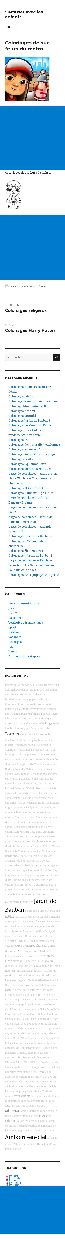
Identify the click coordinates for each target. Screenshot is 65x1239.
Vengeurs (10, 941)
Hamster (31, 1144)
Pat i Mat (42, 961)
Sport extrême (36, 1038)
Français (15, 1182)
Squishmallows (14, 831)
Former (12, 733)
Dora (44, 1101)
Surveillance (34, 1091)
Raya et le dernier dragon (31, 802)
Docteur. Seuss (25, 941)
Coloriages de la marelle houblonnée (34, 444)
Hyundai (10, 970)
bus (7, 728)
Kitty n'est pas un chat (35, 916)
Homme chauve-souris (25, 1009)
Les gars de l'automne (41, 783)
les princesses (32, 956)
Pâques (48, 718)
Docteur (48, 684)
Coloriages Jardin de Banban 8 (29, 420)
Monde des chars (47, 1111)
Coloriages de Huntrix (42, 836)
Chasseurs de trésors (17, 1057)
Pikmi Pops (26, 902)
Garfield (10, 749)
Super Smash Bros (15, 1023)
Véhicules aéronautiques (25, 622)
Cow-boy (40, 1105)
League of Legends (16, 980)
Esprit (38, 994)
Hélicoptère (38, 1062)
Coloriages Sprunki (22, 415)
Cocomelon (18, 1047)
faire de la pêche (14, 1028)
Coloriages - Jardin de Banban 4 (30, 536)
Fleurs (13, 613)
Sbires (20, 921)
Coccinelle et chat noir (29, 1125)
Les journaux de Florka (37, 689)
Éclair (28, 936)
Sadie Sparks (12, 798)
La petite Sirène (48, 793)
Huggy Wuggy (34, 709)
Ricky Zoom (47, 1009)
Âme (18, 774)
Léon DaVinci (12, 713)
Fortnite (24, 836)
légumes (27, 812)
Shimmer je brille (29, 841)
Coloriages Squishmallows (27, 464)
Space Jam (37, 740)
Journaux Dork (35, 718)
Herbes (46, 921)
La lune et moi (13, 1019)
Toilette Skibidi (49, 713)
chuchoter (10, 846)
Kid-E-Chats (29, 1019)
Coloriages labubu (21, 396)
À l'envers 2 (29, 961)
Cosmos (16, 1149)
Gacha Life (11, 851)
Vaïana (19, 916)
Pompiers (39, 1043)
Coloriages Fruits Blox (24, 459)
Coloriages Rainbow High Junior (31, 493)
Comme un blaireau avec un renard (32, 880)
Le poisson (30, 754)
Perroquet (47, 990)
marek (14, 286)
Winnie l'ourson (27, 851)
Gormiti (33, 1115)
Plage (48, 723)
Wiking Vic (19, 1144)
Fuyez (8, 1033)
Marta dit (18, 975)
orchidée (10, 994)
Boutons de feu (22, 1067)
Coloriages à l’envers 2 (24, 449)
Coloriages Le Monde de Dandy (30, 425)
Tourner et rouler (25, 817)
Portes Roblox (13, 723)
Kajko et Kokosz (42, 846)
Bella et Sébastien (38, 980)
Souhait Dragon (45, 1028)
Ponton (28, 694)
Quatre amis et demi (16, 1115)
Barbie (28, 966)
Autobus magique (20, 728)
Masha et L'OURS (35, 970)
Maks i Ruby (45, 807)
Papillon (52, 1014)
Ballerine (26, 798)
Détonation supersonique (30, 822)
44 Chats (25, 865)
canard (24, 734)
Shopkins (10, 802)
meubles (16, 812)
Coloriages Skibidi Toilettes (27, 488)
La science (15, 617)
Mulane (42, 1014)
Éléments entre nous (28, 894)
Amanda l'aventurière (31, 1076)
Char (52, 945)
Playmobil (29, 994)
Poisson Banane (30, 713)
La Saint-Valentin (32, 1130)
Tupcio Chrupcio (23, 1043)
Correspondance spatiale (25, 1101)
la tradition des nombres (28, 889)
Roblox (9, 916)
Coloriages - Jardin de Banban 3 (30, 555)
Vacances (14, 637)
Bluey (56, 723)
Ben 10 (44, 841)
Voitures (42, 1023)
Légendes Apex (14, 956)
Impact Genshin (34, 884)
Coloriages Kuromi (21, 411)
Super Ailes (21, 783)
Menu (10, 27)
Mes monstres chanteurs (32, 945)
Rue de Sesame (20, 1014)
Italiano (14, 1185)
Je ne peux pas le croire (31, 999)
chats (8, 880)
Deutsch (14, 1180)
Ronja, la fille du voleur (28, 749)
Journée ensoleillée (45, 1086)
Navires (23, 1120)
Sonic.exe (16, 926)
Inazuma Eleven (21, 931)
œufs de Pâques (25, 1105)
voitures (10, 774)
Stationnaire (12, 865)
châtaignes (53, 802)
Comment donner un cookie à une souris (28, 704)
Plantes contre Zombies (35, 1081)
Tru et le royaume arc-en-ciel (42, 875)
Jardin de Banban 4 (45, 985)
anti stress (29, 831)
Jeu (10, 646)
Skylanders (23, 740)
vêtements (30, 975)
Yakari (44, 894)
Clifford (9, 990)
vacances (10, 945)
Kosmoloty (42, 860)
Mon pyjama (50, 1130)
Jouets (12, 651)
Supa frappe (44, 1019)
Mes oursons (24, 846)
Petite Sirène (36, 926)
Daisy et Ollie (36, 723)
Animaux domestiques (24, 656)
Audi (32, 1057)
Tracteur (30, 1028)
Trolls (19, 754)
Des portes (23, 764)
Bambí (20, 884)
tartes (35, 865)
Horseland (43, 1144)
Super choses (12, 1081)
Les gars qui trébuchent (35, 951)
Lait (38, 764)
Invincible (43, 699)
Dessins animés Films (24, 603)
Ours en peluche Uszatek (19, 985)
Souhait (53, 980)
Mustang (17, 1130)
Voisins (52, 851)
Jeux (43, 286)
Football (10, 788)
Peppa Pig (51, 1076)
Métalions (31, 769)
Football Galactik (44, 941)
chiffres (9, 822)
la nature (37, 936)
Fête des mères (38, 1120)
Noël (57, 1028)
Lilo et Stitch (23, 1062)
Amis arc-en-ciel (25, 1137)
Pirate (33, 1014)
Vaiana (56, 846)
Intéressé (35, 990)
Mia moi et (18, 875)
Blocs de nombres (46, 817)
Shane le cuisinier (15, 827)
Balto (19, 994)
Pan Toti (41, 831)
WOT (33, 764)
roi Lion (20, 970)
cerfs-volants (22, 1096)
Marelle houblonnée (33, 778)
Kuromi (9, 783)
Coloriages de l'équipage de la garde (33, 575)
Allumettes (44, 745)
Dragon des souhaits (26, 745)
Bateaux (14, 632)
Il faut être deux (33, 1004)
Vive (48, 728)
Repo (52, 841)
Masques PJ (22, 788)
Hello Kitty (38, 931)
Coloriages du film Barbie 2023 (29, 468)
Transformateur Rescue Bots (34, 1052)
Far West (42, 851)
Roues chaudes (24, 1086)
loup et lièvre (28, 774)
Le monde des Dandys (30, 684)
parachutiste (32, 1047)
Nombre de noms (47, 975)
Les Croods (53, 910)
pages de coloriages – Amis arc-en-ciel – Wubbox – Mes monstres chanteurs (33, 478)
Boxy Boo (46, 870)
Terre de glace (39, 855)
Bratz (55, 1019)
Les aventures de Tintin (46, 966)
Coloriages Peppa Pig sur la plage (31, 454)
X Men (46, 749)
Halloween (17, 689)
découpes (15, 642)
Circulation (49, 709)
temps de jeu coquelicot (19, 870)
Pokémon (10, 684)
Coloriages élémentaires (25, 550)
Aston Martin (28, 1111)
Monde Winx (20, 1038)
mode (36, 870)
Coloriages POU (19, 440)
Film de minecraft (15, 718)
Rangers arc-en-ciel (43, 1067)
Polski (13, 1176)
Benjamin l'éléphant (26, 807)
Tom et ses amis (46, 754)
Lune (25, 926)
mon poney (20, 1091)
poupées (32, 1023)
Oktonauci (18, 936)
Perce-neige (22, 990)
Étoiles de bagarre (23, 1033)
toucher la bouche (15, 709)
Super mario (38, 728)
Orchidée (34, 788)
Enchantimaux (34, 827)
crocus (16, 759)
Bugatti (9, 807)
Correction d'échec (31, 759)
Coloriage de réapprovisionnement (33, 401)
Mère (27, 855)
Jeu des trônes (33, 921)
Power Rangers (48, 865)
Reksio (9, 1043)
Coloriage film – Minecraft (27, 406)
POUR (20, 694)
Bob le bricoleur (14, 855)
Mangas (17, 961)
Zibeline (52, 1023)
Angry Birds (45, 769)
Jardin (48, 822)
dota (7, 1047)
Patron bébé (53, 1038)
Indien (47, 759)
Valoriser (48, 936)
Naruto (49, 778)
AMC (46, 889)
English (14, 1178)
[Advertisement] (32, 138)
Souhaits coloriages (22, 570)
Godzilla (10, 951)
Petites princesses (42, 798)
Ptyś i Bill (51, 1043)
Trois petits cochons (26, 793)
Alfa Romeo (12, 841)
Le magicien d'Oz (41, 1096)
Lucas (8, 759)
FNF (18, 951)
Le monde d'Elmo (35, 910)
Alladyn (47, 827)
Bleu (38, 1057)
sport (12, 627)
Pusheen (45, 1047)
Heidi (25, 723)
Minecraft (13, 1111)
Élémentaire (12, 902)
